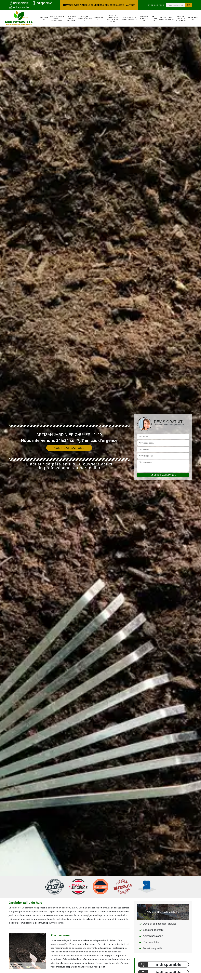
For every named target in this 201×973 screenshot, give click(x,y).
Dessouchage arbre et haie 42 (166, 18)
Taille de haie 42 (154, 18)
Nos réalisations (69, 447)
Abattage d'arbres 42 (144, 18)
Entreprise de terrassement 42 (130, 18)
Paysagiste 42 (193, 18)
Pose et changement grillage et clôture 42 (112, 18)
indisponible (21, 3)
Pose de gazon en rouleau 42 (181, 18)
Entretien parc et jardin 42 (71, 18)
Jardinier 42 (44, 18)
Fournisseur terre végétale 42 (85, 18)
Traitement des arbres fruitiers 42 (57, 18)
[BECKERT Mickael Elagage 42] (18, 18)
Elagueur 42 (98, 18)
